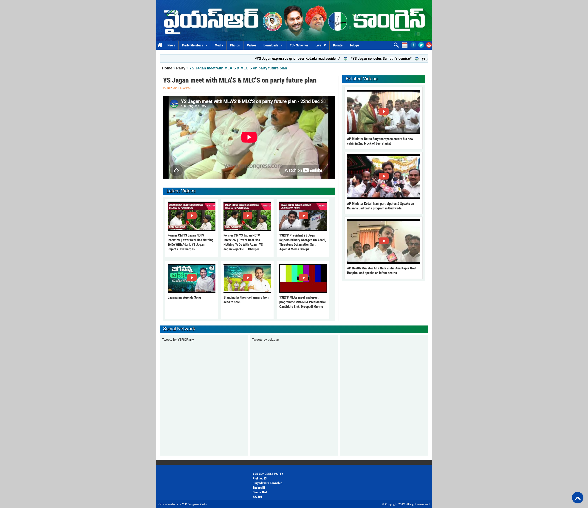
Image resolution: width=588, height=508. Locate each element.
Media (219, 45)
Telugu (354, 45)
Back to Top (577, 497)
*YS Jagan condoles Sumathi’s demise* (356, 58)
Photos (235, 45)
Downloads (270, 45)
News (171, 45)
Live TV (321, 45)
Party (180, 68)
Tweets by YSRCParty (178, 339)
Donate (337, 45)
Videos (251, 45)
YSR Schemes (299, 45)
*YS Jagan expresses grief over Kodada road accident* (273, 58)
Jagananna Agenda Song (184, 297)
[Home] (294, 20)
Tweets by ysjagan (265, 339)
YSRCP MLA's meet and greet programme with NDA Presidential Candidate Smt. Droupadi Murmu (302, 302)
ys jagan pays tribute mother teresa (425, 58)
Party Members (192, 45)
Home (160, 45)
